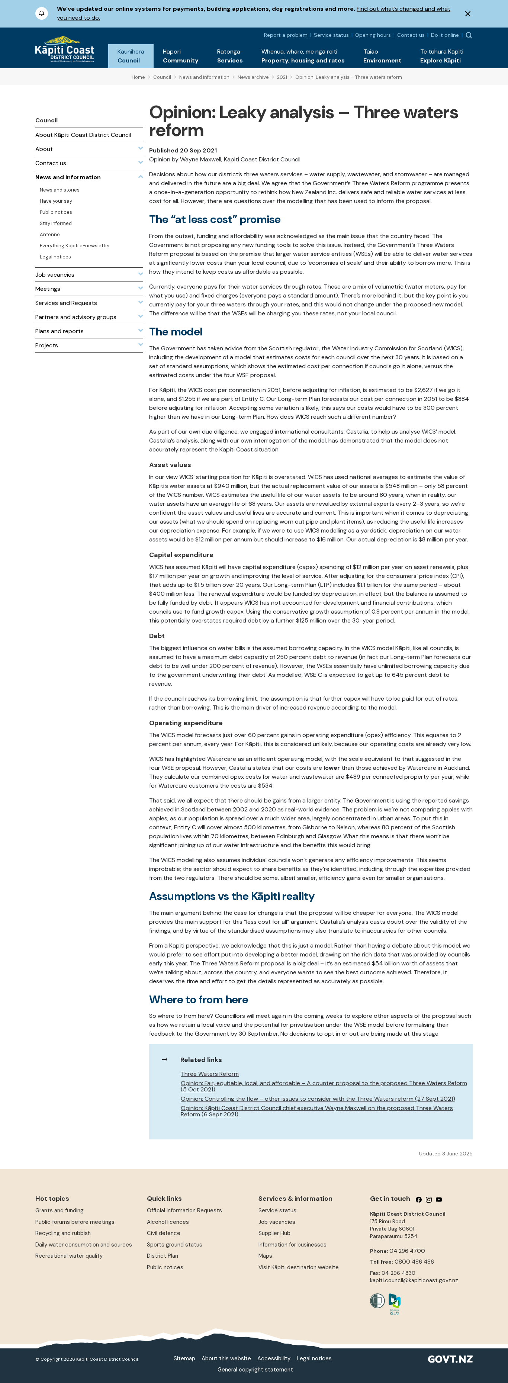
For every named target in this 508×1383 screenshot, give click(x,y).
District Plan (162, 1256)
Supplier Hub (274, 1233)
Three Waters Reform (210, 1074)
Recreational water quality (69, 1256)
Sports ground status (174, 1244)
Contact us (411, 35)
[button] (131, 56)
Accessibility (273, 1358)
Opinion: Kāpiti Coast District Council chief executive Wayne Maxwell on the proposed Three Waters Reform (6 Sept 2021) (317, 1111)
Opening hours (373, 35)
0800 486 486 (414, 1261)
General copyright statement (255, 1369)
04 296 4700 (407, 1251)
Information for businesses (292, 1244)
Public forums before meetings (75, 1222)
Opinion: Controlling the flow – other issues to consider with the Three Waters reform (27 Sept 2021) (318, 1099)
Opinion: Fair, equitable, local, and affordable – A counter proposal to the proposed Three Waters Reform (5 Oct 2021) (324, 1086)
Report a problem (286, 35)
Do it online (445, 35)
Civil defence (163, 1233)
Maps (265, 1256)
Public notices (165, 1267)
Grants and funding (59, 1210)
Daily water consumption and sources (83, 1244)
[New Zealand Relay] (393, 1304)
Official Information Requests (184, 1210)
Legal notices (314, 1358)
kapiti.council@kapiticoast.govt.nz (414, 1280)
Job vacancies (276, 1222)
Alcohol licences (168, 1222)
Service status (331, 35)
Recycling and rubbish (63, 1233)
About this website (226, 1358)
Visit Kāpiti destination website (298, 1267)
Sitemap (184, 1358)
